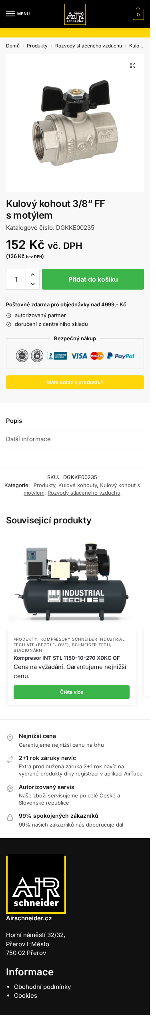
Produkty (37, 46)
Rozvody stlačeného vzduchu (88, 46)
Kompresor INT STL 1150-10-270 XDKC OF (67, 658)
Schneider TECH (91, 644)
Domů (13, 46)
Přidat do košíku (93, 279)
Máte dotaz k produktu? (75, 382)
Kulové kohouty (77, 485)
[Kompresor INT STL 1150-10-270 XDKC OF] (72, 582)
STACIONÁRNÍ (29, 650)
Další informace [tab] (28, 439)
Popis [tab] (14, 420)
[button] (137, 14)
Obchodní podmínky (42, 986)
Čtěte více (71, 692)
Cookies (25, 995)
